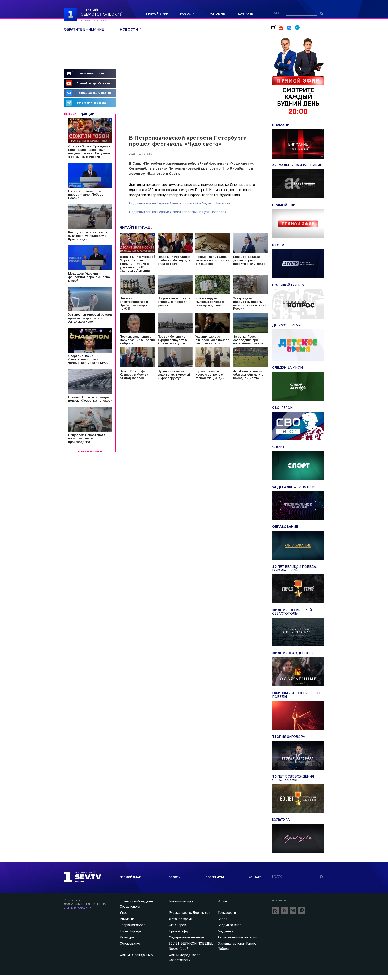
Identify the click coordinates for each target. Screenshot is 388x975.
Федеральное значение (186, 937)
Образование (130, 943)
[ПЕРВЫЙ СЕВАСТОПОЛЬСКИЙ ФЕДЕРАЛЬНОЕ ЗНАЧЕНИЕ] (70, 14)
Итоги (222, 901)
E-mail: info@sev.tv (77, 908)
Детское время (180, 919)
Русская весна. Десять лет (189, 912)
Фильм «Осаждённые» (137, 955)
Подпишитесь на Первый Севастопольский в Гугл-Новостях (177, 212)
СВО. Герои (177, 925)
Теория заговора (133, 925)
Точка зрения (227, 912)
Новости (187, 13)
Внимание (127, 919)
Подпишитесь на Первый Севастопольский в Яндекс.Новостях (179, 203)
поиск (275, 13)
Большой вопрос (182, 901)
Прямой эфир (157, 13)
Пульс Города (130, 931)
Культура (127, 937)
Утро (123, 912)
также (135, 227)
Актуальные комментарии (237, 937)
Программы (216, 13)
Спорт (222, 919)
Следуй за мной (229, 925)
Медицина (225, 931)
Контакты (246, 13)
